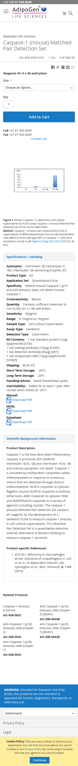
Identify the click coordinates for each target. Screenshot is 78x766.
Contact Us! (39, 139)
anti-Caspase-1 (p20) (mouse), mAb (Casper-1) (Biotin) (55, 628)
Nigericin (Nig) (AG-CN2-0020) (49, 241)
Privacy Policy (33, 749)
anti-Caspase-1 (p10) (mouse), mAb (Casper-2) (19, 628)
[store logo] (29, 12)
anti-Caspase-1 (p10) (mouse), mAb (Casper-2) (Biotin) (55, 610)
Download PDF (22, 400)
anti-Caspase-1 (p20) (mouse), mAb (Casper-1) (19, 646)
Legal (7, 732)
